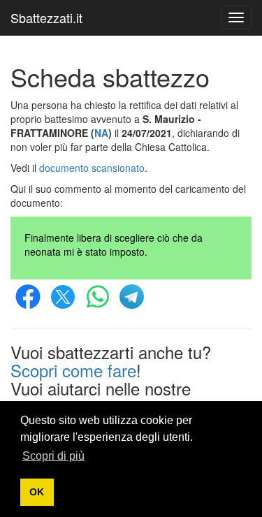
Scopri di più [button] (53, 456)
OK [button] (36, 491)
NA (101, 133)
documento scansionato (92, 168)
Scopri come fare (73, 370)
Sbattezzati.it (46, 17)
